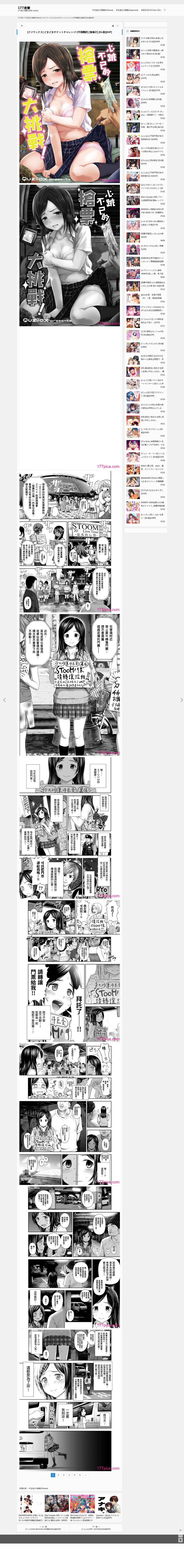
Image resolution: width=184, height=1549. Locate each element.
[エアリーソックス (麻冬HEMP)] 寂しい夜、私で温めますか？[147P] (152, 273)
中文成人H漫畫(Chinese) (102, 10)
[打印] (113, 26)
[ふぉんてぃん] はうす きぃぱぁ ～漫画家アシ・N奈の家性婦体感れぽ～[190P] (152, 114)
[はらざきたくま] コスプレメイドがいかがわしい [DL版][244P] (152, 188)
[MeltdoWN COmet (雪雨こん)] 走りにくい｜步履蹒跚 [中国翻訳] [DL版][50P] (152, 481)
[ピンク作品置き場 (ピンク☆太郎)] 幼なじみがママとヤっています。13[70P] (152, 151)
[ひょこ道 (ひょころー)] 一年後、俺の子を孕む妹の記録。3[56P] (152, 127)
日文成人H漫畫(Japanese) (127, 10)
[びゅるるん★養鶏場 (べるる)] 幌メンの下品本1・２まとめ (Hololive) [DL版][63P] (153, 444)
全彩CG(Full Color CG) (151, 10)
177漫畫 (24, 8)
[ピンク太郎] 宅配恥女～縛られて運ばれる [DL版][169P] (152, 53)
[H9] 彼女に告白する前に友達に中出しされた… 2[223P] (152, 420)
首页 (21, 18)
